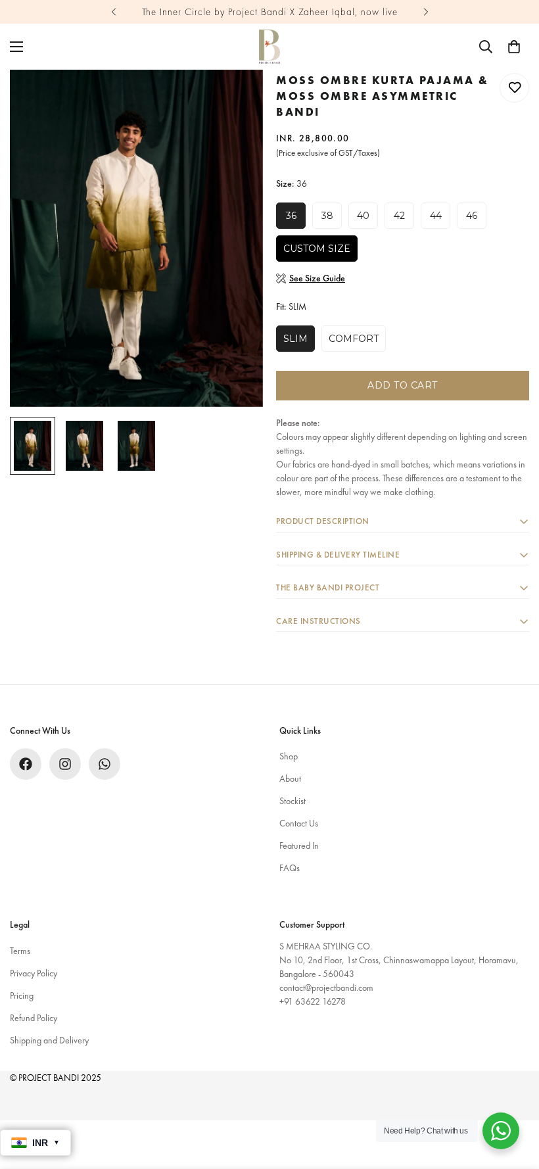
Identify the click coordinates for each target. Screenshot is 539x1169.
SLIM (295, 339)
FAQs (289, 868)
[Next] (425, 12)
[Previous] (113, 12)
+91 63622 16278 (312, 1001)
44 (436, 216)
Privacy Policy (33, 973)
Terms (20, 951)
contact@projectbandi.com (326, 987)
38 (327, 216)
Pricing (22, 995)
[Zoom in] (235, 97)
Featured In (299, 845)
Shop (288, 756)
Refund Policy (33, 1018)
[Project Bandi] (269, 47)
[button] (514, 47)
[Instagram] (65, 764)
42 (399, 216)
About (290, 778)
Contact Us (298, 823)
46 (471, 216)
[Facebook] (25, 764)
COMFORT (354, 339)
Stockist (292, 801)
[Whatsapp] (104, 764)
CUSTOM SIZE (316, 248)
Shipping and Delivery (49, 1040)
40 (363, 216)
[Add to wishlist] (514, 88)
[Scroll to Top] (513, 1097)
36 (291, 216)
